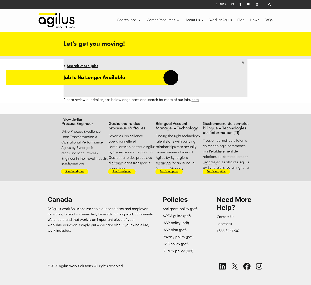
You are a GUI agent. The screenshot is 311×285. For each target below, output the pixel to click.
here (195, 100)
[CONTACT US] (248, 4)
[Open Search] (269, 5)
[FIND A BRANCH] (241, 4)
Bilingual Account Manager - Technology (177, 126)
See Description (74, 171)
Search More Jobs (82, 66)
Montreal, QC (164, 164)
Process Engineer (77, 124)
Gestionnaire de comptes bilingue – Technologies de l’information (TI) (226, 128)
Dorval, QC (68, 164)
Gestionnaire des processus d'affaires (127, 126)
